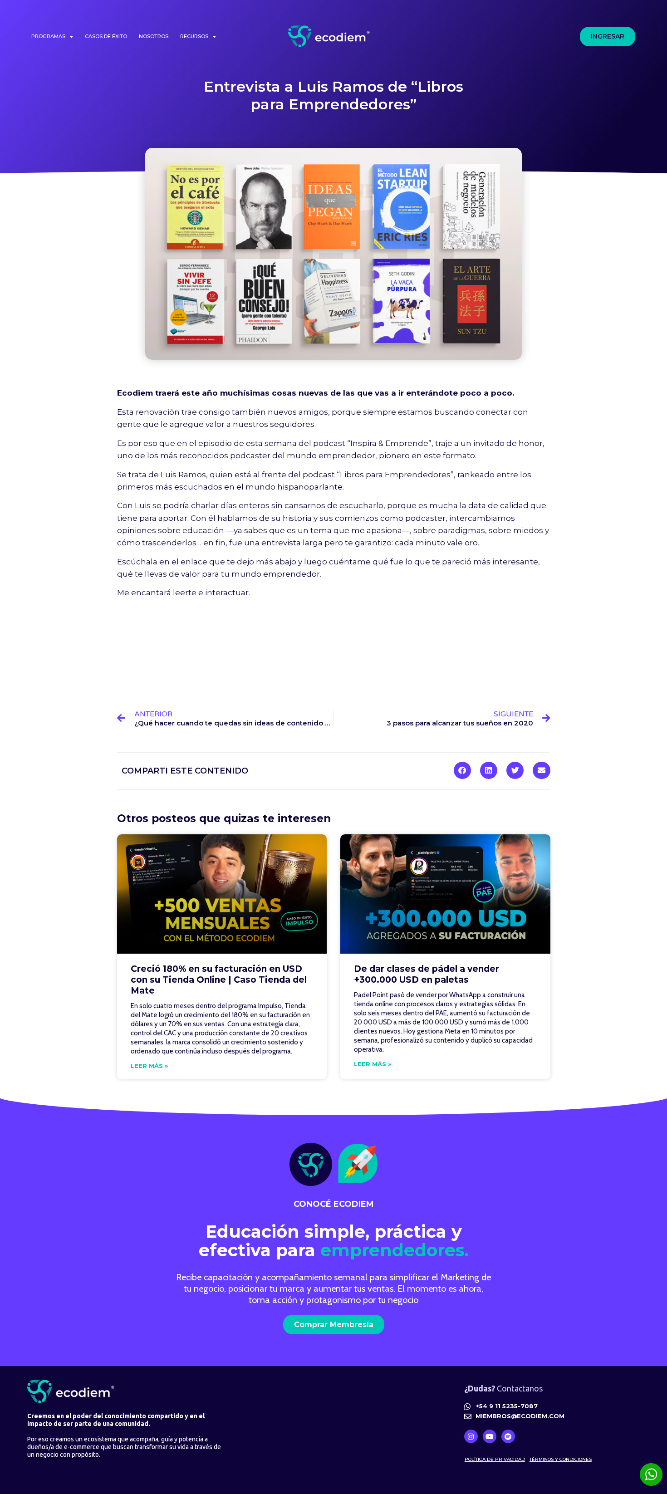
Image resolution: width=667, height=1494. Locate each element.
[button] (462, 770)
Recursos (194, 36)
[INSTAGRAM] (471, 1436)
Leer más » (149, 1065)
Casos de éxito (106, 36)
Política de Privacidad (495, 1459)
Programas (48, 36)
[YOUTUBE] (489, 1436)
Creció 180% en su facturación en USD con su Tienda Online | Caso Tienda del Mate (219, 980)
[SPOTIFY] (508, 1436)
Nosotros (153, 36)
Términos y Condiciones (561, 1459)
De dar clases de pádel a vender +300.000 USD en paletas (426, 974)
